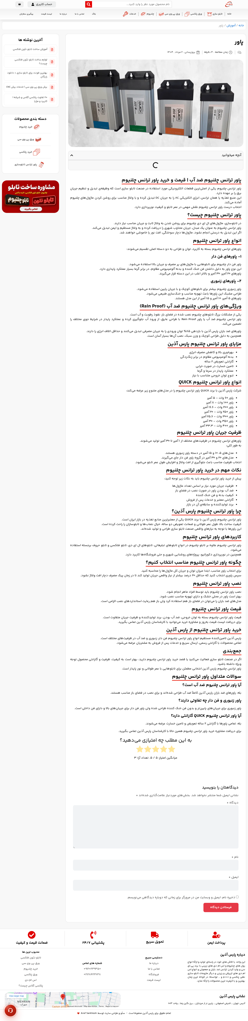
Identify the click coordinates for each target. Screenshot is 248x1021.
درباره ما (63, 14)
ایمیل (234, 877)
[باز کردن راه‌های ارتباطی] (10, 1010)
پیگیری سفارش (26, 14)
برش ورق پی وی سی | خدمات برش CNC (26, 87)
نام (235, 857)
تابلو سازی (217, 14)
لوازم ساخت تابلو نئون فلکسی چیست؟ (31, 62)
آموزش (231, 25)
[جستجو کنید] (88, 4)
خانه (229, 14)
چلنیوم (150, 14)
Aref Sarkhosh (89, 1013)
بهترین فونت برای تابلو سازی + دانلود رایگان (27, 75)
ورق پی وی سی (172, 14)
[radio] (171, 749)
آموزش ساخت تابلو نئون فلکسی (30, 49)
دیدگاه (233, 802)
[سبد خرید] (19, 4)
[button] (42, 4)
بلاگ (94, 14)
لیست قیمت (46, 14)
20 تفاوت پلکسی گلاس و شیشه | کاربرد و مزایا (30, 99)
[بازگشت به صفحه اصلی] (228, 4)
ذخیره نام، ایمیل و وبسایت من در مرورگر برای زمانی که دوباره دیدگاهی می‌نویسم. (181, 897)
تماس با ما (79, 14)
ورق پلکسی (196, 14)
